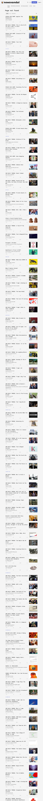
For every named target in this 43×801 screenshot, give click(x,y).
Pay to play (8, 195)
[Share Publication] (30, 2)
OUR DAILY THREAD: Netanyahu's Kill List (15, 120)
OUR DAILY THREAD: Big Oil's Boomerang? (13, 62)
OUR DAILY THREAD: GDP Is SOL (14, 584)
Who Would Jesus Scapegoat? (11, 88)
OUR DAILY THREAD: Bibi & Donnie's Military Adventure (15, 384)
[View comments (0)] (13, 22)
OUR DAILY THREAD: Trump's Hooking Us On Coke (16, 283)
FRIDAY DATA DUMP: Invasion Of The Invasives (15, 34)
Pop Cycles (7, 775)
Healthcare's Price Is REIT (13, 250)
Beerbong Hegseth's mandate (11, 337)
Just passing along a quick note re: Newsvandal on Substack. (16, 667)
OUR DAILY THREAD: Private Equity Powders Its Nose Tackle (15, 614)
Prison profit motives (9, 424)
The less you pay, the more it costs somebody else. (15, 204)
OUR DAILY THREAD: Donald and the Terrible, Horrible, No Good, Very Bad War (16, 182)
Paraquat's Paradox (11, 242)
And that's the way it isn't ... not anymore (13, 691)
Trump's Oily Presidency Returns (11, 600)
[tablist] (11, 13)
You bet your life (8, 466)
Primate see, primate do (10, 269)
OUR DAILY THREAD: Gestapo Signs (15, 500)
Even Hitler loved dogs (10, 55)
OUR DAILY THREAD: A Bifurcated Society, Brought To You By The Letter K (17, 525)
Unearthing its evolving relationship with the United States (16, 219)
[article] (21, 19)
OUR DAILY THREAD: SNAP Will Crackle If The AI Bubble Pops (16, 717)
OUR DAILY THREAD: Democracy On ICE (16, 741)
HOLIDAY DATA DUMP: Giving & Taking (16, 633)
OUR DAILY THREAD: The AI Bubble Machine (15, 773)
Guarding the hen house (10, 370)
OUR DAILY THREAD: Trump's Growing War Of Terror (16, 782)
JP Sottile (10, 20)
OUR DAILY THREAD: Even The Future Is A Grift (16, 464)
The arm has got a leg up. (10, 237)
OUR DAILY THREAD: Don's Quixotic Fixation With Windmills (15, 558)
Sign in (39, 2)
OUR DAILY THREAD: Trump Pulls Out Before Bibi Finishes (15, 148)
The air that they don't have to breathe (12, 285)
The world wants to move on (11, 64)
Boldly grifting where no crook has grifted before (14, 593)
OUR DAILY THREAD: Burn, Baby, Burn (16, 533)
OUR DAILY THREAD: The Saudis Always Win (16, 749)
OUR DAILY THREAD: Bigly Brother (15, 765)
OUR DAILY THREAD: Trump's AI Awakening (14, 368)
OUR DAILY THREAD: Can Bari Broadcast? (16, 690)
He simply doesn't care (10, 114)
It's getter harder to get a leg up (11, 449)
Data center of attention (10, 174)
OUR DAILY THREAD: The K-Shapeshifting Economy (16, 235)
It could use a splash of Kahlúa (11, 742)
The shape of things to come (11, 527)
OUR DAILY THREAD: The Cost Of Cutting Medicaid (17, 299)
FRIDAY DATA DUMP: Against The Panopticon (14, 17)
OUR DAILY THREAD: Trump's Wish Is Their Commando (15, 308)
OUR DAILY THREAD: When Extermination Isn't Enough (16, 335)
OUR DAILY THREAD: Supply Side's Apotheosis (15, 658)
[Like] (6, 22)
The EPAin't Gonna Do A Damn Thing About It (14, 244)
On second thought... (9, 377)
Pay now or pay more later (10, 301)
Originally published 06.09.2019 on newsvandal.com (15, 643)
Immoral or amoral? (9, 396)
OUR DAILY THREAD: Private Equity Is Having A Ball (16, 193)
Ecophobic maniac (9, 105)
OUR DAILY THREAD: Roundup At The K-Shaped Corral (16, 360)
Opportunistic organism (10, 494)
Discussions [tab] (14, 13)
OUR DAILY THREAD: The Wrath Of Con (16, 591)
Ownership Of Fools (9, 131)
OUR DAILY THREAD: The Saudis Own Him (16, 599)
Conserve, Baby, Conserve (10, 262)
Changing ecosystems (9, 36)
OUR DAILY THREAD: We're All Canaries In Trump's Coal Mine (16, 439)
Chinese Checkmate (9, 441)
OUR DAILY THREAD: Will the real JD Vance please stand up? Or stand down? (16, 492)
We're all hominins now (10, 578)
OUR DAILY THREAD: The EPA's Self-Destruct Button (15, 508)
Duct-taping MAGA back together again (13, 684)
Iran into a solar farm (9, 184)
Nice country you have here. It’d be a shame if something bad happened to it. (17, 387)
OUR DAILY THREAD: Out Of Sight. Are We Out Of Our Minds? (16, 327)
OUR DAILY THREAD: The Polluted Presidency (14, 112)
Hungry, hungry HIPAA (10, 320)
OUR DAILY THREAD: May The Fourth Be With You (16, 456)
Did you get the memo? (10, 415)
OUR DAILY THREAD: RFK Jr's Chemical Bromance (16, 622)
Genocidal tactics (9, 292)
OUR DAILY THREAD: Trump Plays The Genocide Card (15, 682)
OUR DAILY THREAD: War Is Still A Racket (15, 475)
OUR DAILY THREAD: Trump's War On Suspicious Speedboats (15, 700)
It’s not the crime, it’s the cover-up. (12, 432)
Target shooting (8, 485)
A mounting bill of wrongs (10, 458)
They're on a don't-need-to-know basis (12, 702)
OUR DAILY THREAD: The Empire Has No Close (16, 541)
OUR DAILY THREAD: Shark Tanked (14, 173)
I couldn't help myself (9, 719)
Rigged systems (8, 81)
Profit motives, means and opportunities (13, 251)
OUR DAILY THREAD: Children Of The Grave (15, 140)
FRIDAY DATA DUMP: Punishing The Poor (16, 87)
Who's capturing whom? (10, 625)
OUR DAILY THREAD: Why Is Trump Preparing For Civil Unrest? (14, 709)
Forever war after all (9, 543)
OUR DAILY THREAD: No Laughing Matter (16, 352)
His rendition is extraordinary (11, 784)
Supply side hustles (9, 585)
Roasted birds (8, 228)
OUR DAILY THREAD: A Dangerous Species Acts (16, 103)
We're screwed (8, 150)
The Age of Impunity (9, 404)
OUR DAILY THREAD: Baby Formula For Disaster (16, 318)
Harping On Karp (9, 651)
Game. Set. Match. (9, 477)
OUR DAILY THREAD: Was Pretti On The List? (16, 483)
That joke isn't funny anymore (11, 353)
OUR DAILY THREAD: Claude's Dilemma (15, 275)
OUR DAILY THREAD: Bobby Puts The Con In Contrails (16, 758)
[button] (8, 6)
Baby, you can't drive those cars (11, 510)
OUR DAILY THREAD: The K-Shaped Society (14, 447)
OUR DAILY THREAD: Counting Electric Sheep (16, 549)
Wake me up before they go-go (11, 551)
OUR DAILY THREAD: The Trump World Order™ (15, 402)
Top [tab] (10, 13)
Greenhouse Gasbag (9, 346)
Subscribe (34, 2)
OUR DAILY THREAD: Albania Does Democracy (14, 165)
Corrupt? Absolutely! (9, 726)
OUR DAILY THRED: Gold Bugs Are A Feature (15, 70)
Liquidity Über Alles (9, 97)
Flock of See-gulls (9, 19)
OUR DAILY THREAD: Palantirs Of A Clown (15, 649)
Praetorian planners (9, 711)
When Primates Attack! (12, 268)
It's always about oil (9, 560)
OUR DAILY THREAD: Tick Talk (14, 42)
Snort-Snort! (8, 616)
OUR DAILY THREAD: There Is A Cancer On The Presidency (16, 430)
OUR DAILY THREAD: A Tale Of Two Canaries (15, 226)
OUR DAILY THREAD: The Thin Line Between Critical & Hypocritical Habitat (15, 53)
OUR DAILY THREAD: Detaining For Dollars (15, 422)
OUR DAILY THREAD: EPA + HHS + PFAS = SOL (16, 210)
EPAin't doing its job (9, 792)
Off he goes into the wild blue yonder (12, 760)
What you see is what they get (11, 329)
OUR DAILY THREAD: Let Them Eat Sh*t (16, 725)
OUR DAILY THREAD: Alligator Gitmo (15, 606)
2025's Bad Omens (9, 567)
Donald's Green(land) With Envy (14, 516)
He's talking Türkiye (9, 122)
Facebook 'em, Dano (9, 767)
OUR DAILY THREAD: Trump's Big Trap (16, 376)
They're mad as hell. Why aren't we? (12, 167)
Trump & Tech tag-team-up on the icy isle (13, 517)
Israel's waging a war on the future (12, 142)
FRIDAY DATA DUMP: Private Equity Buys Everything (16, 129)
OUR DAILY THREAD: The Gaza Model (15, 291)
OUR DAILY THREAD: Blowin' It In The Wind (16, 344)
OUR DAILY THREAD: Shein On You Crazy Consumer (16, 202)
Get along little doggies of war (11, 362)
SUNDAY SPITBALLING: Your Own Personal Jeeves (17, 674)
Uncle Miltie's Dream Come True (11, 660)
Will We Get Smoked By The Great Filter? (13, 159)
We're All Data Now (11, 566)
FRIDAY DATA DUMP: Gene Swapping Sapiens (15, 157)
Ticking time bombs (9, 43)
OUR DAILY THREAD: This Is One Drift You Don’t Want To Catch (16, 25)
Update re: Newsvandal (12, 666)
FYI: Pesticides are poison (10, 27)
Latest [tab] (7, 13)
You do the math (8, 212)
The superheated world (10, 534)
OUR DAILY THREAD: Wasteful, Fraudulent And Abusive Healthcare (15, 799)
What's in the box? (9, 607)
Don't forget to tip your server (11, 634)
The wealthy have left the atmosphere (12, 735)
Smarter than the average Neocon (12, 277)
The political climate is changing (11, 751)
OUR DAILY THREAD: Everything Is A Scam (15, 79)
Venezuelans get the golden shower (12, 72)
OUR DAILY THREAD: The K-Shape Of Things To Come (15, 733)
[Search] (28, 2)
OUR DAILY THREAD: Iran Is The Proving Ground (17, 394)
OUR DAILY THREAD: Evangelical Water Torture (16, 790)
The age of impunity (9, 310)
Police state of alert (9, 501)
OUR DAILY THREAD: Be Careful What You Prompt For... (16, 413)
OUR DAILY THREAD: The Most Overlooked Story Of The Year (17, 576)
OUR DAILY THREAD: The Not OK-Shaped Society (16, 95)
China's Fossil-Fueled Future (14, 218)
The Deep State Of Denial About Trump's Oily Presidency (14, 641)
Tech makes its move (9, 676)
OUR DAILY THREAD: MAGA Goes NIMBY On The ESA (16, 260)
